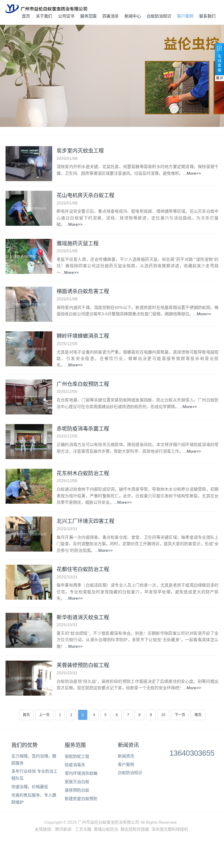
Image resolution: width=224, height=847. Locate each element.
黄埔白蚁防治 (106, 829)
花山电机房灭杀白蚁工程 (85, 195)
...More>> (192, 173)
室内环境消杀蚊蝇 (81, 773)
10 (163, 715)
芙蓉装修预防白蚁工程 (83, 665)
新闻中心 (133, 16)
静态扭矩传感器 (134, 829)
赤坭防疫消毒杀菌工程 (83, 428)
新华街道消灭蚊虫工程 (83, 617)
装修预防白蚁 (77, 790)
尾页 (198, 715)
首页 (26, 16)
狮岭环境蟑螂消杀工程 (83, 335)
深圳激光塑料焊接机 (169, 829)
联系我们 (207, 16)
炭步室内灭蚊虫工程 (80, 150)
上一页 (44, 715)
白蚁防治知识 (159, 16)
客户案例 (185, 16)
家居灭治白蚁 (77, 781)
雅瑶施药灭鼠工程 (78, 243)
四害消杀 (110, 16)
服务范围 (88, 16)
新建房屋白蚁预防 (81, 798)
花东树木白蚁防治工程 (83, 473)
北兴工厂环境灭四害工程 (85, 520)
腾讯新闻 (63, 829)
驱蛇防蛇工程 (77, 756)
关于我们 (44, 16)
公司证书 (66, 16)
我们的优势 (24, 745)
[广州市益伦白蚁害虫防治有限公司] (46, 9)
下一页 (180, 715)
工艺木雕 (83, 829)
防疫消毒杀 (75, 764)
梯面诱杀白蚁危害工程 (83, 291)
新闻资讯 (128, 745)
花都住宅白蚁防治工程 (83, 569)
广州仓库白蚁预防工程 (83, 383)
